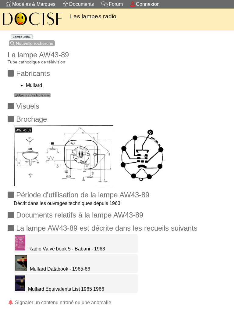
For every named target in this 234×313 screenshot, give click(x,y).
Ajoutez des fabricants (34, 95)
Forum (115, 4)
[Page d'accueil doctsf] (32, 26)
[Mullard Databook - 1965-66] (21, 269)
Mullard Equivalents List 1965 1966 (66, 289)
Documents (81, 4)
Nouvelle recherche (34, 43)
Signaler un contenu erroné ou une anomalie (62, 302)
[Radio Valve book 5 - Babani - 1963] (20, 248)
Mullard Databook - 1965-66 (60, 269)
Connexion (147, 4)
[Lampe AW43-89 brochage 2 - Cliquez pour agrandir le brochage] (63, 153)
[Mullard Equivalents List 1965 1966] (20, 289)
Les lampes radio (93, 16)
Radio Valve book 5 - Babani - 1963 (66, 248)
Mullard (34, 85)
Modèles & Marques (33, 4)
